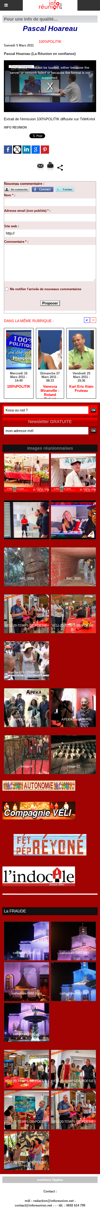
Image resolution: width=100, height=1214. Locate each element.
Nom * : (9, 195)
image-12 (73, 766)
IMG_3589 (26, 578)
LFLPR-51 (74, 484)
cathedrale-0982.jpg (73, 953)
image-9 (26, 766)
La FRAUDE (15, 911)
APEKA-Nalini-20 (27, 719)
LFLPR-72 (27, 484)
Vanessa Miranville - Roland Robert (50, 390)
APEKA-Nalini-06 (73, 719)
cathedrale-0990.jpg (26, 1034)
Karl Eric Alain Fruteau (81, 388)
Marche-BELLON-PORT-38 (26, 672)
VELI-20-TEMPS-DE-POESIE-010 (73, 1082)
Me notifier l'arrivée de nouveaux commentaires (45, 289)
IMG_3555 (73, 578)
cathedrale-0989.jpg (26, 953)
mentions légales (50, 1180)
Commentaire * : (16, 241)
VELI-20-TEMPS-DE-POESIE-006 (26, 1123)
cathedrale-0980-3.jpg (27, 993)
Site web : (11, 226)
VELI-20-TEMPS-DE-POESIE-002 (73, 627)
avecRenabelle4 (73, 531)
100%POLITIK (18, 386)
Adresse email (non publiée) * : (27, 210)
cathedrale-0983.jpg (73, 993)
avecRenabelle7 (27, 531)
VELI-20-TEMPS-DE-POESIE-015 (26, 1082)
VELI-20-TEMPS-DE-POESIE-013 (26, 1164)
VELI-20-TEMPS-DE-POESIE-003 (26, 627)
